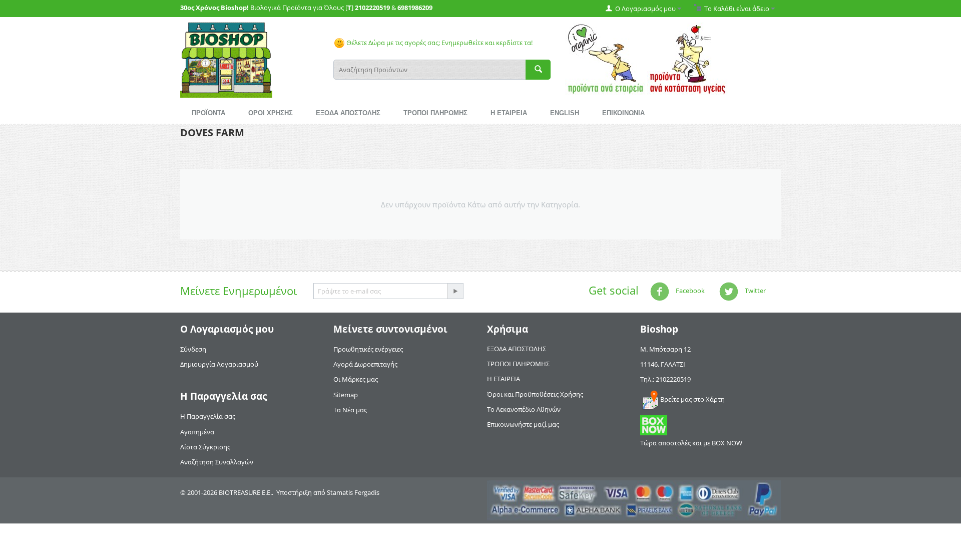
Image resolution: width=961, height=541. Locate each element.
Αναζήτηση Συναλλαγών (216, 461)
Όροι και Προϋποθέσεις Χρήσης (535, 394)
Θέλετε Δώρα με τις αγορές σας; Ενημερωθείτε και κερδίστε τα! (439, 42)
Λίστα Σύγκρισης (205, 446)
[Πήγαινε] (455, 291)
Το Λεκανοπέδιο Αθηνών (524, 409)
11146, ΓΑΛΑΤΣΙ (662, 364)
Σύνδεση (193, 349)
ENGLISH (564, 113)
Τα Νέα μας (350, 409)
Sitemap (345, 394)
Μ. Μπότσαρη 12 (665, 349)
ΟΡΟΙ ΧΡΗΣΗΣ (270, 113)
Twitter (754, 290)
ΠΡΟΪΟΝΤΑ (208, 113)
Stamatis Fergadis (353, 492)
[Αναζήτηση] (538, 70)
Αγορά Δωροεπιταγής (365, 364)
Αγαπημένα (197, 431)
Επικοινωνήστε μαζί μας (523, 424)
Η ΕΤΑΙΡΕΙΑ (509, 113)
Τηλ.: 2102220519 (665, 379)
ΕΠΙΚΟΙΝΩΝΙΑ (623, 113)
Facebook (689, 290)
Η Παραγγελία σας (207, 416)
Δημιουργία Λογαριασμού (219, 364)
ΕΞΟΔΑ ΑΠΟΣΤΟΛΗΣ (348, 113)
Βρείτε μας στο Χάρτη (692, 399)
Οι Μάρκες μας (355, 379)
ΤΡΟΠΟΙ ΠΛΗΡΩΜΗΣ (435, 113)
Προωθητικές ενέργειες (368, 349)
